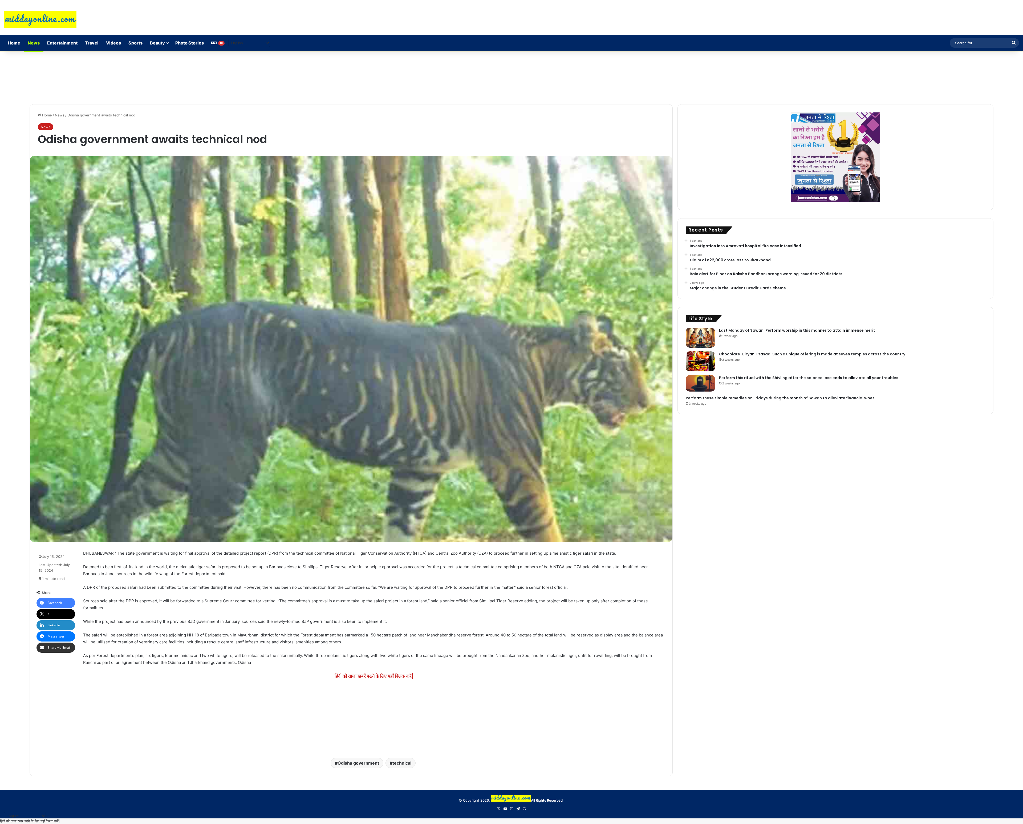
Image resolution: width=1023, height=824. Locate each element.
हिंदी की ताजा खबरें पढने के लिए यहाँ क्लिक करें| (374, 676)
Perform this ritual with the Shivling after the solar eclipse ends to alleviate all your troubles (808, 377)
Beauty (157, 43)
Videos (113, 43)
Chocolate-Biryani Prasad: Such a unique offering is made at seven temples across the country (812, 354)
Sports (135, 43)
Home (14, 43)
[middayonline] (40, 19)
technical (401, 763)
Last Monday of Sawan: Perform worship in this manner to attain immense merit (797, 330)
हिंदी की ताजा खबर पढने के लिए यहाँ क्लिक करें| (30, 821)
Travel (92, 43)
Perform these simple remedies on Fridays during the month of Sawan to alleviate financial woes (780, 398)
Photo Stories (189, 43)
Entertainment (62, 43)
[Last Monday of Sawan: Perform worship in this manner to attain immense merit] (700, 338)
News (34, 43)
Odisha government (358, 763)
